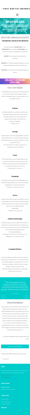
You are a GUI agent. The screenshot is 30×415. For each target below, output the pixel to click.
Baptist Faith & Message (15, 346)
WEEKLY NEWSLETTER (7, 375)
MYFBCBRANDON (6, 377)
